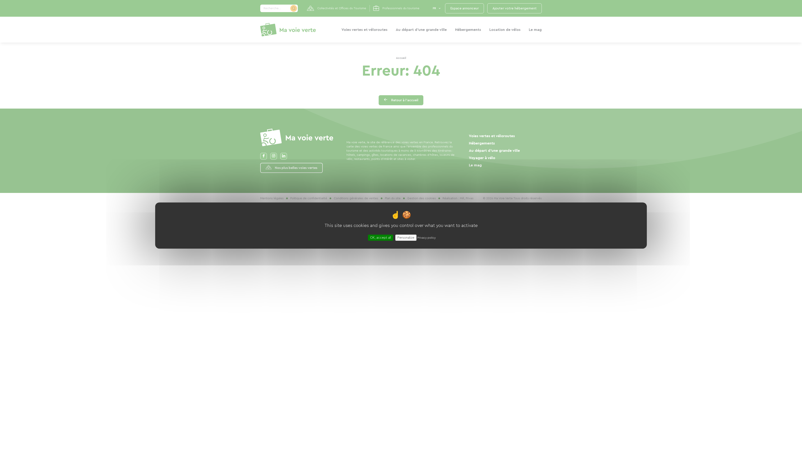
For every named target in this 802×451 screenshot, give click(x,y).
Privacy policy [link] (426, 237)
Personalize (405, 237)
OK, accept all (380, 237)
